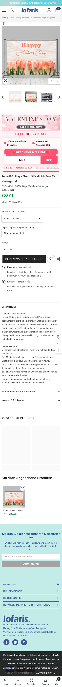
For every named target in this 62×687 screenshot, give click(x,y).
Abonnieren (31, 563)
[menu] (4, 10)
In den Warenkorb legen (23, 259)
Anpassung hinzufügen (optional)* (18, 227)
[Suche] (12, 10)
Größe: (13, 211)
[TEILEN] (57, 259)
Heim (4, 18)
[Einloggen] (49, 10)
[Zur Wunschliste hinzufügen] (51, 259)
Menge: (5, 242)
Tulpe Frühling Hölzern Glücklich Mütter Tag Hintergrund (13, 511)
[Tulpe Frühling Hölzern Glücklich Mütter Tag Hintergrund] (14, 497)
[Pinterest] (24, 642)
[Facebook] (6, 642)
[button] (51, 81)
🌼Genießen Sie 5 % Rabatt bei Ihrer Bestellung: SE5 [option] (31, 3)
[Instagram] (15, 642)
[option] (31, 55)
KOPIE (49, 160)
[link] (16, 466)
